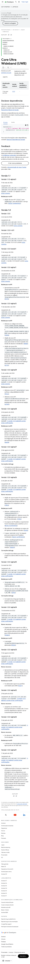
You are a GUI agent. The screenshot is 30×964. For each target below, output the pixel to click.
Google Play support (6, 924)
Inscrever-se (24, 956)
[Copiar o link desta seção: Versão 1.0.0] (12, 214)
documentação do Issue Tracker (17, 167)
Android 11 (4, 895)
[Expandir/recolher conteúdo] (11, 39)
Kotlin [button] (13, 122)
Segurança (4, 828)
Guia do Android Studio (7, 902)
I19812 (7, 505)
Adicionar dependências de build (16, 139)
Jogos (2, 845)
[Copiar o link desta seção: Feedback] (11, 146)
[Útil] (9, 35)
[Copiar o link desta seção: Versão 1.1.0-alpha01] (17, 179)
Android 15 (4, 885)
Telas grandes (4, 864)
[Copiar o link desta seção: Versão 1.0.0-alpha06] (18, 478)
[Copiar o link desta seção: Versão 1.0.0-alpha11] (17, 267)
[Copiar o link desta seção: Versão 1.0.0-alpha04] (18, 607)
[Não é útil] (11, 35)
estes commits (5, 193)
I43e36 (7, 335)
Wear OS (3, 866)
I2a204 (12, 547)
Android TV (4, 874)
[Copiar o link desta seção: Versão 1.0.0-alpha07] (18, 447)
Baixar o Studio (5, 910)
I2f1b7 (13, 592)
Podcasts (3, 838)
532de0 (7, 635)
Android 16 (4, 883)
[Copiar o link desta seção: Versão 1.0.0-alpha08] (18, 409)
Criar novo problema (15, 163)
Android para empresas (7, 825)
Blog (2, 835)
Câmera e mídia (5, 852)
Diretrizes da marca (20, 952)
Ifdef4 (14, 537)
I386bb (26, 343)
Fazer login (25, 2)
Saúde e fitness (5, 850)
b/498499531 (16, 203)
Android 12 (4, 893)
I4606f (10, 203)
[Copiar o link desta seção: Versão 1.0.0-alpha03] (18, 650)
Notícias (3, 833)
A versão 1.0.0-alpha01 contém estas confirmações (14, 760)
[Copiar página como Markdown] (8, 67)
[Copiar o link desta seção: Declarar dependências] (24, 101)
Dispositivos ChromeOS (7, 869)
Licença (11, 952)
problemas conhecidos (9, 155)
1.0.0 (13, 91)
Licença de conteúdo (22, 804)
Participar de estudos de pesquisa (9, 926)
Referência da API (5, 907)
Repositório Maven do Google (10, 110)
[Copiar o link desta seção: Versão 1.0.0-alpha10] (18, 304)
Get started (5, 7)
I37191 (6, 365)
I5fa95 (26, 530)
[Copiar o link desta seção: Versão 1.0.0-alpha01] (18, 750)
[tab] (5, 122)
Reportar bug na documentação (9, 921)
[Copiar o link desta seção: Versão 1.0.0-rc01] (15, 230)
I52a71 (20, 686)
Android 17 (4, 880)
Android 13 (4, 890)
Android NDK (4, 912)
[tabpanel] (15, 129)
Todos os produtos (6, 946)
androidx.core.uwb (6, 72)
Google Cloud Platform (7, 944)
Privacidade (4, 855)
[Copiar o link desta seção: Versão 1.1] (12, 176)
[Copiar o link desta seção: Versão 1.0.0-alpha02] (18, 690)
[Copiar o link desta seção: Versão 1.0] (12, 210)
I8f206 (13, 645)
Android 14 (4, 888)
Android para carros (6, 871)
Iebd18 (7, 442)
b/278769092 (13, 526)
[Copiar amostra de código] (28, 125)
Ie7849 (7, 404)
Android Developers (6, 29)
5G (2, 857)
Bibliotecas (6, 31)
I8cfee (7, 526)
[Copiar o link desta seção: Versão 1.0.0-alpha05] (18, 562)
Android (3, 823)
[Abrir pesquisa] (16, 2)
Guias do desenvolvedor (7, 905)
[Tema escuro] (26, 125)
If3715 (6, 299)
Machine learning (5, 847)
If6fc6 (7, 394)
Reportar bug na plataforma (8, 919)
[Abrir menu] (2, 2)
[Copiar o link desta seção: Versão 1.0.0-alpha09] (18, 370)
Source (3, 830)
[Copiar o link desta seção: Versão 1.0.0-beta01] (17, 249)
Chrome (3, 939)
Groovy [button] (5, 122)
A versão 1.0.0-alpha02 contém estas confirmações (14, 727)
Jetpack (15, 7)
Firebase (3, 941)
